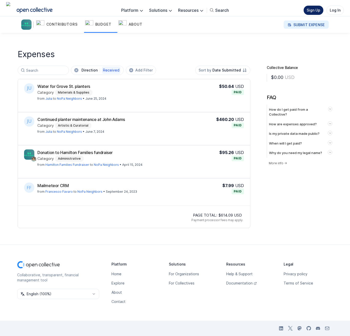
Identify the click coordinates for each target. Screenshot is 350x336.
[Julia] (29, 88)
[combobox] (222, 70)
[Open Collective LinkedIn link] (281, 328)
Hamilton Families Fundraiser (67, 165)
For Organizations (184, 274)
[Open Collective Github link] (308, 328)
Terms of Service (298, 283)
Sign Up (313, 10)
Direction (100, 70)
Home (116, 274)
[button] (59, 24)
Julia (48, 98)
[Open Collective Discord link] (318, 328)
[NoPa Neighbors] (27, 24)
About (116, 292)
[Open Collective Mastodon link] (299, 328)
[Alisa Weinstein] (33, 159)
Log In (335, 10)
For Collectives (181, 283)
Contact (118, 301)
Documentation (239, 283)
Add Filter (144, 70)
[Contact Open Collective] (327, 328)
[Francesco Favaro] (29, 187)
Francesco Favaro (59, 192)
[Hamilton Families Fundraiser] (29, 154)
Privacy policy (295, 274)
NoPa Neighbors (69, 98)
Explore (118, 283)
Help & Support (239, 274)
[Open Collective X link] (290, 328)
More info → (278, 163)
